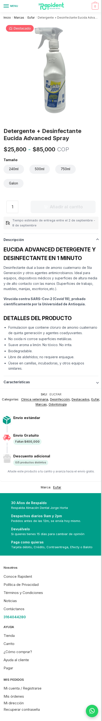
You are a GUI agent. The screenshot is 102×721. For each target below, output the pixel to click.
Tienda (9, 635)
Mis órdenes (14, 696)
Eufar (31, 17)
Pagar (8, 668)
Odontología (58, 404)
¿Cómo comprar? (18, 651)
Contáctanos (14, 609)
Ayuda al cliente (16, 660)
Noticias (10, 600)
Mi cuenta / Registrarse (23, 688)
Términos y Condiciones (23, 592)
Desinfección (60, 399)
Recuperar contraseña (22, 709)
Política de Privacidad (21, 584)
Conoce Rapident (18, 576)
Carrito (9, 643)
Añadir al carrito (66, 206)
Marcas (19, 17)
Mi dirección (14, 703)
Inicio (7, 17)
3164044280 (15, 617)
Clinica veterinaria (34, 399)
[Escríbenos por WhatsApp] (88, 711)
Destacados (80, 399)
